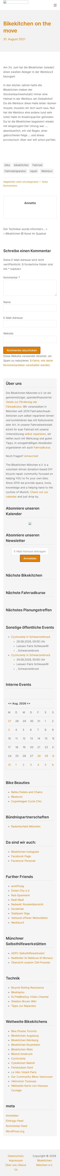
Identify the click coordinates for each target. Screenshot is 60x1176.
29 (46, 756)
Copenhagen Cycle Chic (26, 801)
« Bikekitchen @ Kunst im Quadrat (24, 233)
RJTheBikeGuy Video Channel (29, 996)
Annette (30, 203)
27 (9, 721)
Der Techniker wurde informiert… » (25, 229)
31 (9, 764)
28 (39, 756)
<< (10, 703)
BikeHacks (17, 992)
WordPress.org (15, 1131)
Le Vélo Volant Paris (23, 1072)
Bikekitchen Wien (22, 1049)
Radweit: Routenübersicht (27, 904)
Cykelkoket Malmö (23, 1063)
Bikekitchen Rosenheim (25, 1044)
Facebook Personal (23, 860)
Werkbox (46, 171)
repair (33, 171)
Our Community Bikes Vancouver (32, 1076)
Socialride (17, 908)
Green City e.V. (20, 890)
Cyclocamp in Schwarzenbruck (30, 636)
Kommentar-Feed (16, 1126)
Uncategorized (30, 181)
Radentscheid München (25, 826)
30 (53, 756)
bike (7, 165)
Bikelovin (16, 796)
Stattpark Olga (20, 913)
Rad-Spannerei (20, 895)
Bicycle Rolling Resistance (27, 987)
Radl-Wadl (17, 899)
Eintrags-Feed (14, 1120)
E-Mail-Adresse (13, 317)
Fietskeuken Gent (22, 1067)
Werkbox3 (17, 922)
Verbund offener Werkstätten (29, 918)
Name (7, 302)
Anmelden (12, 1115)
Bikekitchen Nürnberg (24, 1040)
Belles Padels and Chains (26, 792)
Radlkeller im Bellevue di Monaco (32, 958)
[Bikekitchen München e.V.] (15, 5)
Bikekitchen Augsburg (25, 1035)
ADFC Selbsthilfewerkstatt (27, 953)
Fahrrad (37, 165)
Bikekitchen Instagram (25, 851)
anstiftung (17, 886)
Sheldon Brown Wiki (23, 1001)
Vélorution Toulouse (23, 1081)
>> (28, 703)
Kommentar (11, 277)
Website (8, 333)
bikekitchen (21, 165)
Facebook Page (21, 856)
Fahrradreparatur (15, 171)
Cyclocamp (18, 1058)
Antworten (31, 456)
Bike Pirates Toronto (24, 1031)
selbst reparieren (35, 434)
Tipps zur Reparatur (23, 1005)
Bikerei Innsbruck (22, 1054)
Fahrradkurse (42, 447)
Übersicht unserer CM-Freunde (30, 962)
